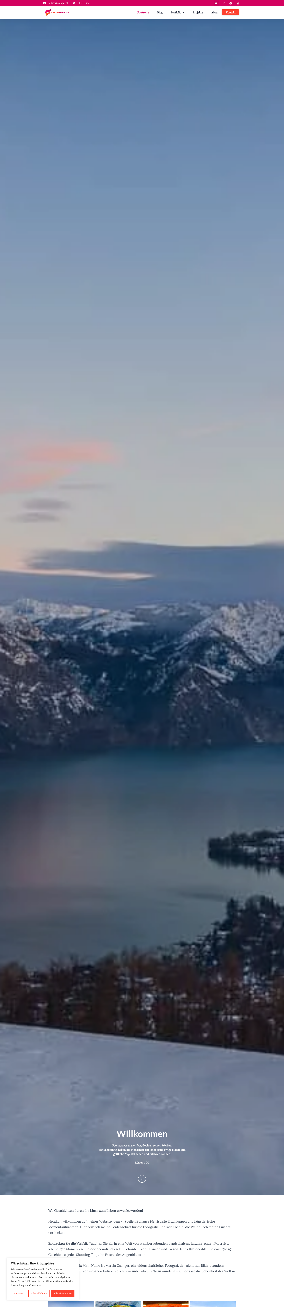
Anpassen (19, 1293)
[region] (43, 1279)
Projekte (198, 12)
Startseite (143, 12)
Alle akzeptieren (63, 1293)
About (215, 12)
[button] (216, 3)
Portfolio (176, 12)
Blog (160, 12)
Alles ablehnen (39, 1293)
